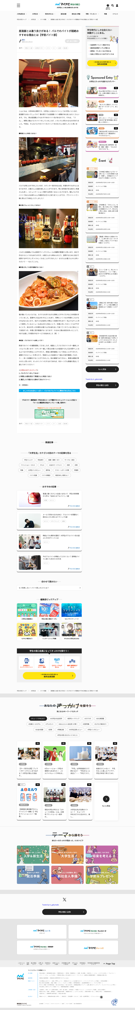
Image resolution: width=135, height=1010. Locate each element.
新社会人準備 (76, 14)
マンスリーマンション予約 (108, 984)
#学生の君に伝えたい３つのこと (67, 735)
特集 (105, 14)
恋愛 (68, 465)
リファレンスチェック (96, 996)
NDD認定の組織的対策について (94, 963)
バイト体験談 (46, 475)
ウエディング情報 (67, 982)
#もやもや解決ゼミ (100, 724)
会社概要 (41, 1003)
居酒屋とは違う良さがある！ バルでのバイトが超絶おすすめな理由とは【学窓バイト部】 (74, 19)
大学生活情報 (104, 981)
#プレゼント (49, 724)
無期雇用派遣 (107, 991)
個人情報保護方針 (78, 1003)
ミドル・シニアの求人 (50, 975)
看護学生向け (60, 973)
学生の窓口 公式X (102, 385)
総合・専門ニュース (57, 981)
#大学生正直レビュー (75, 729)
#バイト (52, 500)
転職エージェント (80, 989)
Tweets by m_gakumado (94, 379)
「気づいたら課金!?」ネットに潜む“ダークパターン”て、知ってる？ (108, 106)
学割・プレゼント (91, 14)
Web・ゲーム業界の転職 (52, 989)
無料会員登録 (49, 675)
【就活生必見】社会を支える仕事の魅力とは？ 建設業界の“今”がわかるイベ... (108, 133)
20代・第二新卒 (63, 989)
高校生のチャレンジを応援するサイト (73, 981)
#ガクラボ (88, 718)
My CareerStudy (60, 984)
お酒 (59, 48)
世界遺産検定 (77, 982)
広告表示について (48, 963)
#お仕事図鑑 (100, 718)
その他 (101, 114)
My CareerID (69, 984)
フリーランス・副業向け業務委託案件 (86, 975)
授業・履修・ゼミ (53, 460)
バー (54, 48)
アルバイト (111, 973)
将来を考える (49, 14)
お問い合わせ (41, 963)
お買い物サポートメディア (93, 984)
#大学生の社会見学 (56, 718)
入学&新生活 (21, 14)
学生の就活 (42, 973)
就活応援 (63, 14)
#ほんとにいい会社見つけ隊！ (68, 724)
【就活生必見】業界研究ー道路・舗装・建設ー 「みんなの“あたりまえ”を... (108, 147)
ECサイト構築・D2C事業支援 (46, 984)
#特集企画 (60, 729)
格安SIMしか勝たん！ (62, 475)
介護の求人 (42, 993)
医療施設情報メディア (79, 984)
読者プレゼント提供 (56, 963)
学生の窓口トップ (21, 19)
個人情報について (34, 963)
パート (41, 975)
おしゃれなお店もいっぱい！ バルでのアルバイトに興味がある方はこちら (49, 390)
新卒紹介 (71, 989)
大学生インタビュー (34, 470)
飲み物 (65, 48)
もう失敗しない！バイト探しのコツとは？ (34, 588)
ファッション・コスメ (28, 465)
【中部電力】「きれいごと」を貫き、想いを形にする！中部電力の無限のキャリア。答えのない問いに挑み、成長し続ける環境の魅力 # (108, 209)
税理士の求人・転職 (44, 991)
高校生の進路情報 (43, 978)
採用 (63, 1003)
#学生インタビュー (94, 729)
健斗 (23, 40)
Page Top (110, 963)
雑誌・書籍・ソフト (56, 982)
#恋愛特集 (86, 724)
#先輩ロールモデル (34, 724)
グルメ (42, 465)
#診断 (50, 729)
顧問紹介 (53, 991)
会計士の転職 (101, 989)
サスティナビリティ (55, 1003)
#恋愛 (45, 500)
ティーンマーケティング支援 (91, 981)
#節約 (63, 521)
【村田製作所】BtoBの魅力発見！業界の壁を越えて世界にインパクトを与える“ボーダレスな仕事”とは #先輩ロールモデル (108, 340)
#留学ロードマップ (73, 718)
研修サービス (42, 996)
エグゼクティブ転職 (91, 989)
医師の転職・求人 (89, 991)
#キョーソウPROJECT (38, 718)
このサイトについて (21, 963)
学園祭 (76, 470)
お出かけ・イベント (55, 465)
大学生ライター (39, 48)
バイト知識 (43, 19)
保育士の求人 (99, 991)
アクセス (47, 1003)
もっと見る (102, 369)
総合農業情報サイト (87, 982)
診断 (76, 465)
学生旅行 (40, 460)
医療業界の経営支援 (52, 993)
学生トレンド (28, 460)
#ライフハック (55, 521)
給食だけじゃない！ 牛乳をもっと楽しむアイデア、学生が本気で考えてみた (105, 771)
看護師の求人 (69, 991)
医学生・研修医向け (71, 973)
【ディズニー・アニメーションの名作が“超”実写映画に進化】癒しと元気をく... (108, 120)
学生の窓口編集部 (74, 506)
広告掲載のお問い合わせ (66, 963)
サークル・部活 (69, 460)
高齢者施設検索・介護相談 (67, 986)
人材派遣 (41, 989)
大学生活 (35, 14)
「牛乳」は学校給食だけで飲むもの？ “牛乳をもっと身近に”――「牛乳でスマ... (80, 771)
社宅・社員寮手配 (84, 996)
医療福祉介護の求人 (102, 975)
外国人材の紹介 (62, 993)
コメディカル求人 (78, 991)
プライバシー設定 (75, 963)
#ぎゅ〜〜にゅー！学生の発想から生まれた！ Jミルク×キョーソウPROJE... (54, 771)
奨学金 (48, 470)
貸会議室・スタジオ (73, 996)
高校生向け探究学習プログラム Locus (59, 978)
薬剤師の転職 (60, 991)
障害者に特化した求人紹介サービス (66, 975)
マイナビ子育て (97, 982)
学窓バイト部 (28, 48)
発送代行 (64, 996)
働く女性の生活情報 (44, 982)
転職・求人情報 (81, 973)
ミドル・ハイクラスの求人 (100, 973)
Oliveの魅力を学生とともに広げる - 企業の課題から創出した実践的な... (108, 93)
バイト (48, 48)
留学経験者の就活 (51, 973)
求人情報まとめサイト (44, 981)
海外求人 (89, 973)
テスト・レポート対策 (62, 470)
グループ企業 (69, 1003)
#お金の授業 (39, 729)
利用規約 (28, 963)
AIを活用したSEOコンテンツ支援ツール (49, 986)
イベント (115, 14)
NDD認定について (83, 963)
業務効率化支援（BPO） (54, 996)
